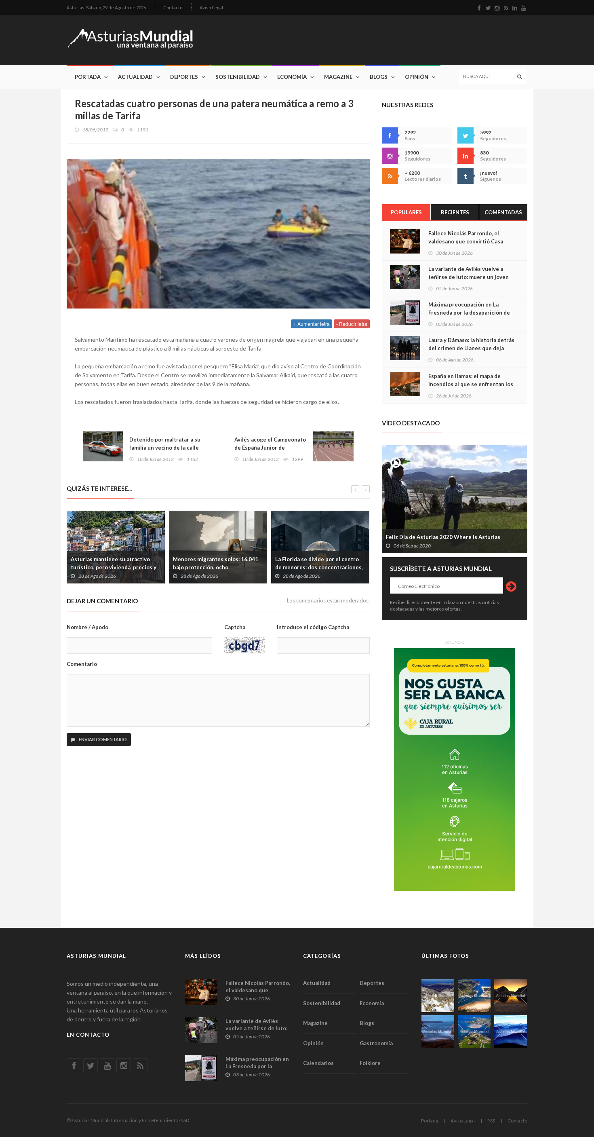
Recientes (455, 212)
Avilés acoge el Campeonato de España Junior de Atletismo (270, 447)
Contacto (172, 7)
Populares (406, 212)
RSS (491, 1121)
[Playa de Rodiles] (474, 995)
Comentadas (503, 212)
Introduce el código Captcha (313, 627)
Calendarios (318, 1063)
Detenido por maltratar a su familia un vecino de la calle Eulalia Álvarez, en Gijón (164, 447)
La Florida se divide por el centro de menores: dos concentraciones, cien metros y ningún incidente (319, 567)
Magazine (338, 77)
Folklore (370, 1063)
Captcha (234, 627)
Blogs (379, 77)
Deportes (184, 77)
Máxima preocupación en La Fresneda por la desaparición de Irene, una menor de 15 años (469, 312)
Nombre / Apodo (87, 627)
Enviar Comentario (102, 739)
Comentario (82, 664)
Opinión (416, 77)
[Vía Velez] (437, 1031)
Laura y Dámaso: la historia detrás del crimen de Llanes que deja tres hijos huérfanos (471, 348)
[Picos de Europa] (510, 1031)
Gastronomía (376, 1043)
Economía (292, 77)
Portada (88, 77)
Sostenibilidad (237, 77)
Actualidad (135, 77)
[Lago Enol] (510, 995)
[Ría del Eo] (474, 1031)
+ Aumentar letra (311, 323)
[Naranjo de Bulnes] (437, 995)
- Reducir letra (351, 323)
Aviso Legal (211, 7)
